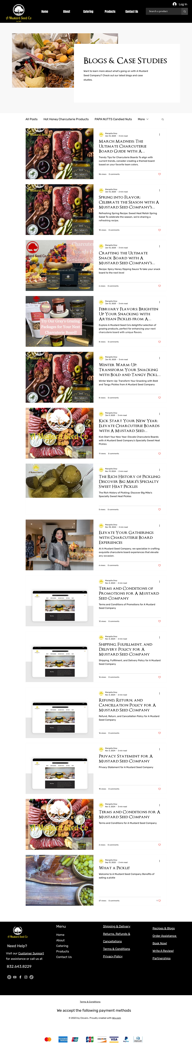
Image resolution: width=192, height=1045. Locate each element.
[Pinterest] (9, 977)
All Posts (32, 119)
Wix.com (116, 1018)
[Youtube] (15, 977)
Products (62, 951)
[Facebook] (20, 977)
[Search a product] (184, 11)
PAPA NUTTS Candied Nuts (113, 119)
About (60, 940)
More (141, 119)
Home (60, 935)
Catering (62, 946)
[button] (66, 11)
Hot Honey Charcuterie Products (66, 119)
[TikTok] (31, 977)
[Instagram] (26, 977)
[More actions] (160, 134)
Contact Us (64, 957)
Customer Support (31, 953)
